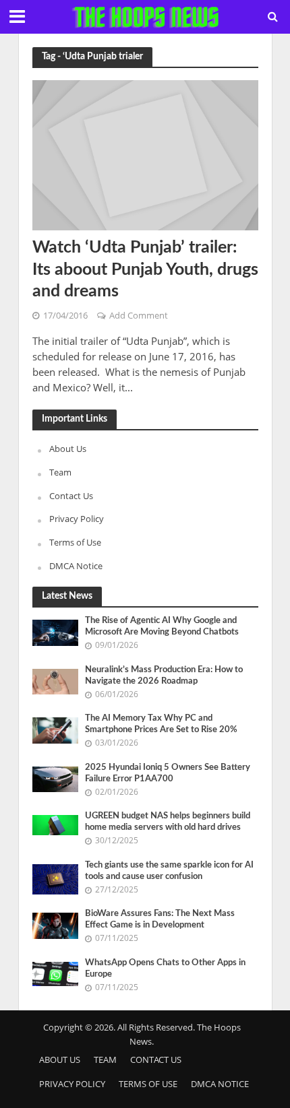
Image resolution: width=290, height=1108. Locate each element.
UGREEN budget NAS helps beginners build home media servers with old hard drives (167, 821)
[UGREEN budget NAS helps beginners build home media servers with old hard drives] (55, 824)
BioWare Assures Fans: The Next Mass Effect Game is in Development (160, 919)
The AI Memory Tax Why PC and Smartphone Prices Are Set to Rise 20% (161, 724)
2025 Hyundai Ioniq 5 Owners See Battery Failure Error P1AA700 (167, 773)
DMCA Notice (76, 566)
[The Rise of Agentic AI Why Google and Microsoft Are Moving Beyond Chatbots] (55, 632)
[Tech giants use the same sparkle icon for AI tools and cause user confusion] (55, 878)
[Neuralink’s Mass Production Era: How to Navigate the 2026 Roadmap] (55, 681)
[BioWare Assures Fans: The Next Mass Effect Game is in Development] (55, 925)
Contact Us (71, 496)
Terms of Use (75, 542)
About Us (67, 449)
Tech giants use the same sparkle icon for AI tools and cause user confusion (169, 870)
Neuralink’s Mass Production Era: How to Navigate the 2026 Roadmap (164, 675)
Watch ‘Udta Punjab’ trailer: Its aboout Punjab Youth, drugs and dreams (145, 269)
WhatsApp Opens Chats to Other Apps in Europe (165, 968)
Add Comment (138, 315)
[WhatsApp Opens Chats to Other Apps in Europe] (55, 973)
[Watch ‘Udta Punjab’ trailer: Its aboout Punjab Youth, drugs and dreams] (145, 154)
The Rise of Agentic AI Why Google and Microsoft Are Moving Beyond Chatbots (162, 626)
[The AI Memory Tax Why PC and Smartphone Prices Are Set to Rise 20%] (55, 729)
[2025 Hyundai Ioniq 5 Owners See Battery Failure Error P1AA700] (55, 779)
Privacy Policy (76, 519)
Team (60, 472)
